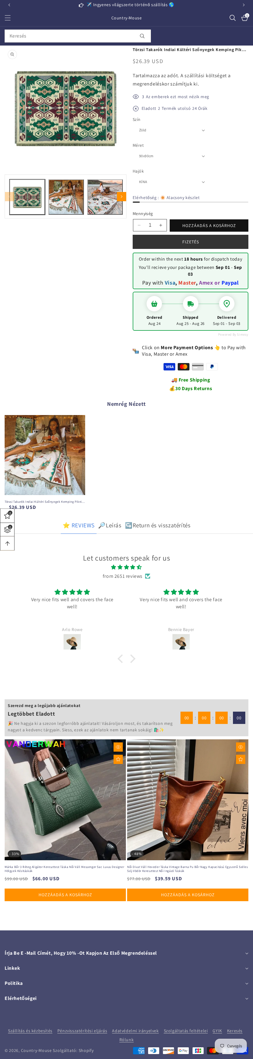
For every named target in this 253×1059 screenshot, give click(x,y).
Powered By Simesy (233, 334)
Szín (137, 119)
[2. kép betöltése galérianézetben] (66, 197)
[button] (243, 5)
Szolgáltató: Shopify (73, 1050)
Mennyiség (143, 213)
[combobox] (78, 36)
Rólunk (126, 1039)
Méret (138, 145)
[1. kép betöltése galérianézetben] (27, 197)
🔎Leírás (109, 525)
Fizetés (190, 242)
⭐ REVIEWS (79, 525)
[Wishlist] (118, 759)
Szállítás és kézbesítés (30, 1030)
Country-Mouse (36, 1050)
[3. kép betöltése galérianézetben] (105, 197)
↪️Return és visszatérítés (157, 525)
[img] (126, 567)
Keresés (235, 1030)
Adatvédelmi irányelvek (135, 1030)
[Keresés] (142, 36)
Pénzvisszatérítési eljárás (82, 1030)
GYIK (217, 1030)
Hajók (138, 171)
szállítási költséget (206, 75)
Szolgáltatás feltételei (186, 1030)
